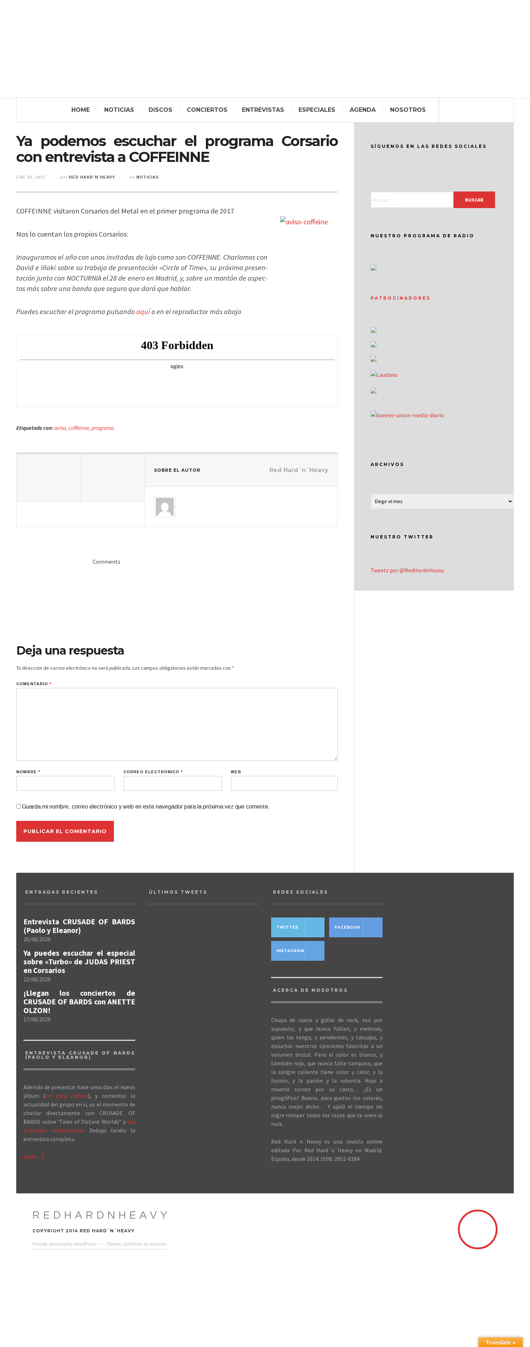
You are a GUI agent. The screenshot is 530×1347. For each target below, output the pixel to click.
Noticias (119, 109)
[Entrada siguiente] (113, 477)
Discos (160, 109)
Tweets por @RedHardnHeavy (407, 570)
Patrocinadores (400, 298)
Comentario (34, 684)
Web (236, 772)
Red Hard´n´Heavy (92, 177)
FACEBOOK (348, 927)
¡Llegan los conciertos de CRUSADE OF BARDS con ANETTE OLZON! (79, 1002)
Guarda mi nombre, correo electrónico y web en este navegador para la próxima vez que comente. (146, 807)
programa (103, 427)
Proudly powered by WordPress (64, 1244)
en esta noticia (66, 1095)
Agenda (363, 109)
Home (80, 109)
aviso (60, 427)
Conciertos (207, 109)
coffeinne (79, 427)
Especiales (317, 109)
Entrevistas (263, 109)
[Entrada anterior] (49, 477)
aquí (143, 311)
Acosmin (158, 1244)
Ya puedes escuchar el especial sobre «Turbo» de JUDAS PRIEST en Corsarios (79, 962)
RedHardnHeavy (101, 1215)
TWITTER (288, 927)
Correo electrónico (153, 772)
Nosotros (408, 109)
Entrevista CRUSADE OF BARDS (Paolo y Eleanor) (79, 926)
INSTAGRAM (290, 950)
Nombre (28, 772)
